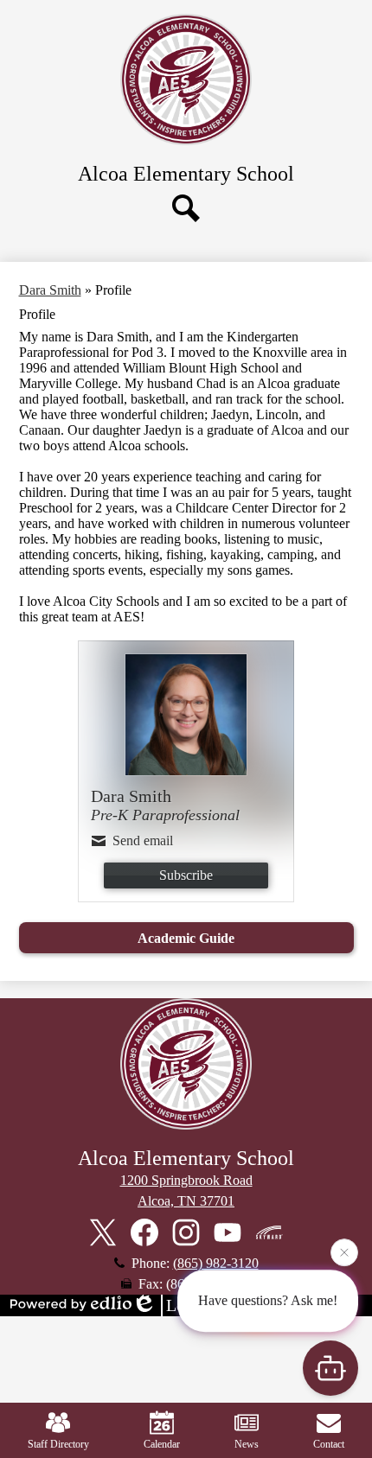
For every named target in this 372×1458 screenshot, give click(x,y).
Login (187, 1305)
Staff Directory (58, 1444)
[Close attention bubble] (344, 1250)
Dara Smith (50, 290)
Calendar (162, 1444)
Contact (328, 1444)
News (246, 1444)
